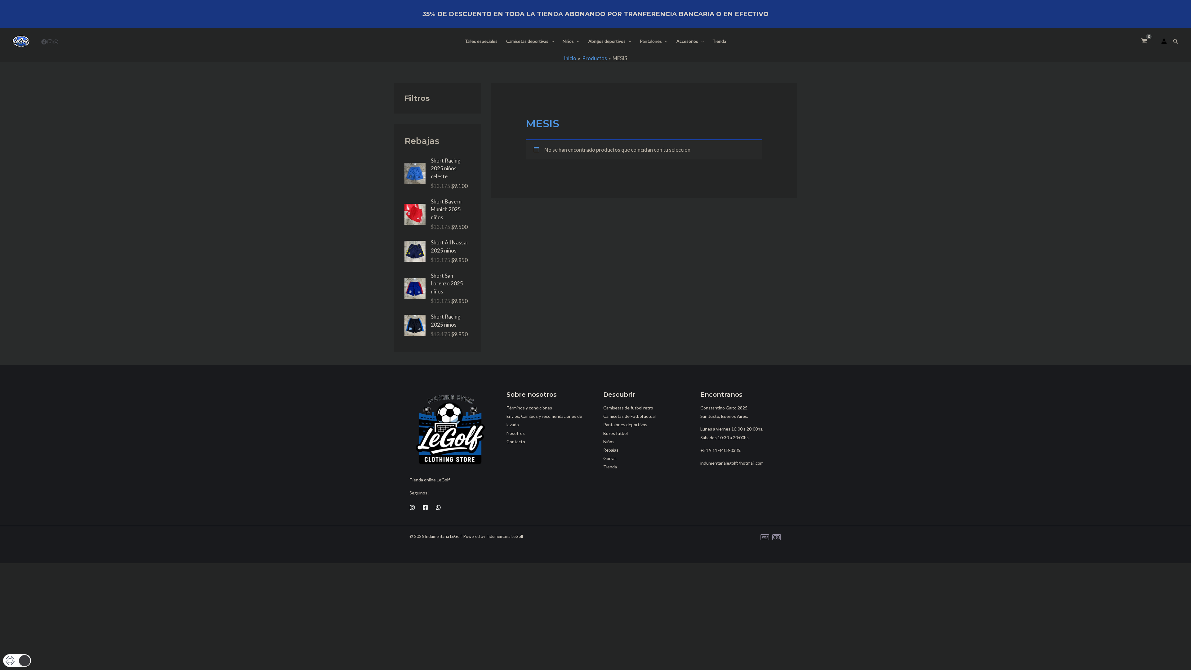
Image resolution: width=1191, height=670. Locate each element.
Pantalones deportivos (625, 424)
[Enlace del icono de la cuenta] (1164, 41)
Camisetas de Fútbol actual (629, 416)
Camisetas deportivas (527, 41)
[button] (551, 41)
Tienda (719, 41)
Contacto (515, 441)
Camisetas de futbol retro (628, 407)
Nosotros (515, 433)
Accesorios (687, 41)
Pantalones (651, 41)
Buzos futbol (615, 433)
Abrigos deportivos (607, 41)
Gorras (610, 458)
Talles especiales (481, 41)
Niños (568, 41)
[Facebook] (44, 42)
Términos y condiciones (529, 407)
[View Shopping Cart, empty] (1144, 41)
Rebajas (610, 450)
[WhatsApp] (56, 42)
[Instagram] (50, 42)
